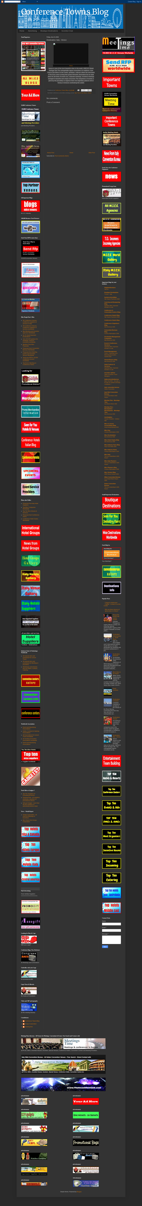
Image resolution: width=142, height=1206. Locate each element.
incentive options (109, 373)
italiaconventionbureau (111, 379)
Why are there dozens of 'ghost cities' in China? (112, 610)
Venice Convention (109, 389)
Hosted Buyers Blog (110, 359)
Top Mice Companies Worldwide (29, 508)
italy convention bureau (111, 387)
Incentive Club (67, 31)
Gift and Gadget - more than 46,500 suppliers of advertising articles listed (31, 804)
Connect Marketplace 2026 (111, 333)
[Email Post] (78, 90)
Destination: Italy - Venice (116, 736)
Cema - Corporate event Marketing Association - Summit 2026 (110, 355)
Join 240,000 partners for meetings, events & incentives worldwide (30, 340)
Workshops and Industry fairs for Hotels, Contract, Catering (30, 668)
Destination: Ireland (116, 718)
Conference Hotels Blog (111, 315)
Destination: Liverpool (116, 700)
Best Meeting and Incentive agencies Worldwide (31, 332)
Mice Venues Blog (110, 472)
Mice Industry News (110, 450)
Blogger (79, 1192)
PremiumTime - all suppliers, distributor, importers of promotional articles (31, 799)
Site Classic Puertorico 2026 (112, 299)
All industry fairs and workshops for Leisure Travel (29, 657)
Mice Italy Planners (110, 461)
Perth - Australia (115, 689)
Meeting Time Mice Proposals (28, 345)
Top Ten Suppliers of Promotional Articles (29, 794)
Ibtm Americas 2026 (109, 327)
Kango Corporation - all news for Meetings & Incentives (30, 816)
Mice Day (107, 430)
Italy (76, 93)
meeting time (29, 1027)
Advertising (32, 31)
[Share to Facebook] (88, 90)
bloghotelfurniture (110, 287)
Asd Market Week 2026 (110, 404)
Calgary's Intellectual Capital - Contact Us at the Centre (112, 604)
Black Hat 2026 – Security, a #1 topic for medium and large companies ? (112, 382)
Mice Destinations (110, 435)
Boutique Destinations (49, 31)
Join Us (106, 289)
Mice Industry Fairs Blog (112, 445)
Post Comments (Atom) (62, 156)
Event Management (110, 351)
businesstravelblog (110, 297)
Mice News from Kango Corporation (30, 821)
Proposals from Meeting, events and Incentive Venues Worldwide (30, 353)
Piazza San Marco (82, 93)
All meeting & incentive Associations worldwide (30, 739)
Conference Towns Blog (65, 12)
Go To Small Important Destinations (29, 335)
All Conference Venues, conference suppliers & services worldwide (30, 327)
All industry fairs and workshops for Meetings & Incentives (30, 663)
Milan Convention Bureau (112, 477)
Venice (71, 65)
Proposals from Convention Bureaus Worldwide (31, 349)
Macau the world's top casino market (116, 617)
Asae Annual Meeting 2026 (111, 427)
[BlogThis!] (84, 90)
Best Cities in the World (117, 672)
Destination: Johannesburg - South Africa (117, 637)
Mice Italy (107, 454)
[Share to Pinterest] (90, 90)
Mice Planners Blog (110, 467)
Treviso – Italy (108, 294)
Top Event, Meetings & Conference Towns (29, 363)
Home (22, 31)
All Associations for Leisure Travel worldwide (31, 735)
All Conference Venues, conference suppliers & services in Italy (30, 322)
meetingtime (108, 417)
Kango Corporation (30, 1024)
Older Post (92, 152)
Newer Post (50, 152)
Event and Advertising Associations (29, 728)
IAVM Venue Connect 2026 (111, 474)
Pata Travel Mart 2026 (110, 446)
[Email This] (82, 90)
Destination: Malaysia (116, 654)
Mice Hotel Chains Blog (111, 440)
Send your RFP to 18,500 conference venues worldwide (30, 359)
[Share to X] (86, 90)
